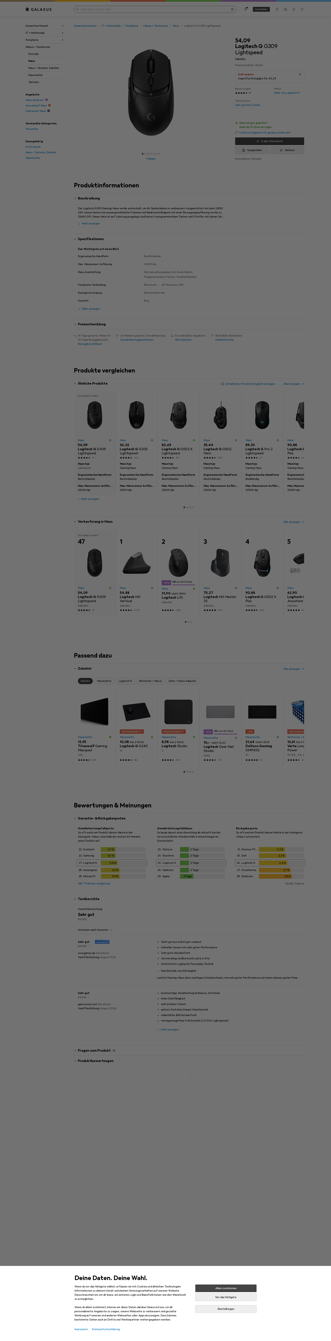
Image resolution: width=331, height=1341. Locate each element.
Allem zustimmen (226, 1288)
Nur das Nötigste (226, 1297)
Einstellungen (226, 1309)
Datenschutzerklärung (106, 1329)
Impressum (81, 1329)
